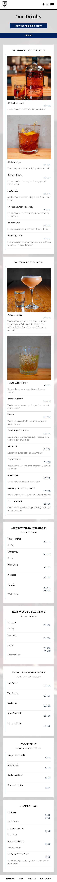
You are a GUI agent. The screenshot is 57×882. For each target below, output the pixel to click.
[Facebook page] (43, 4)
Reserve (10, 878)
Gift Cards (45, 878)
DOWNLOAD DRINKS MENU (28, 26)
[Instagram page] (47, 4)
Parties (32, 878)
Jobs (20, 878)
